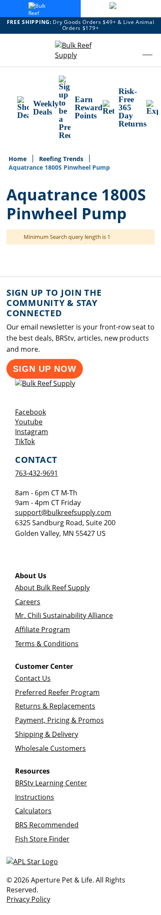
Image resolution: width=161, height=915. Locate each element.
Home (18, 159)
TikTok (25, 441)
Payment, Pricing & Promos (59, 720)
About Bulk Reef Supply (52, 587)
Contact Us (33, 678)
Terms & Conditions (47, 643)
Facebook (30, 412)
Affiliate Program (42, 629)
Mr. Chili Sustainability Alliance (64, 615)
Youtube (29, 422)
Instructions (34, 797)
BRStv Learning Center (51, 783)
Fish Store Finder (42, 839)
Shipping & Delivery (46, 734)
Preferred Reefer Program (57, 692)
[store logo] (80, 50)
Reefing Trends (62, 159)
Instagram (31, 431)
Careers (27, 601)
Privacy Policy (28, 899)
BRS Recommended (47, 825)
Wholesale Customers (50, 748)
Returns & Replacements (55, 706)
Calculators (33, 810)
